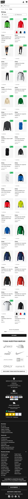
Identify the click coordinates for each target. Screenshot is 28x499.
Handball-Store (4, 467)
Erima (2, 35)
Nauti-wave (4, 473)
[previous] (1, 356)
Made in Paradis (5, 472)
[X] (19, 496)
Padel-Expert (18, 454)
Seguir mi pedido (5, 429)
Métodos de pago (5, 445)
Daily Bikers (4, 455)
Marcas (6, 9)
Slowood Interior (18, 459)
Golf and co (4, 465)
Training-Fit (17, 465)
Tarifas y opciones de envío (7, 447)
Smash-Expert (18, 460)
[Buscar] (5, 5)
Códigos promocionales (7, 432)
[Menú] (1, 5)
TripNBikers (17, 470)
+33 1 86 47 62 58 (14, 387)
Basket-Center (4, 454)
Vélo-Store (17, 472)
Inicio (2, 9)
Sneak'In (17, 462)
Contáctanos (14, 383)
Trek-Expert (17, 467)
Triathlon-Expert (18, 468)
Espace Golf (4, 460)
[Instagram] (12, 496)
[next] (27, 356)
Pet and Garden (18, 457)
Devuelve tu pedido (14, 408)
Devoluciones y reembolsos (7, 442)
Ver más (14, 335)
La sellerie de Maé (5, 470)
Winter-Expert (18, 473)
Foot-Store (3, 462)
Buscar (7, 6)
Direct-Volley (4, 459)
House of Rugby (5, 468)
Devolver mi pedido (5, 431)
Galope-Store (4, 464)
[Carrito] (27, 2)
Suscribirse (14, 487)
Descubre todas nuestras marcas (14, 371)
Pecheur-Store (18, 455)
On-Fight (3, 475)
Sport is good (18, 464)
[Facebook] (9, 496)
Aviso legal (3, 444)
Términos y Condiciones (7, 440)
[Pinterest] (16, 496)
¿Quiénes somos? (5, 437)
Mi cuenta (3, 426)
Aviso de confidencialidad (7, 449)
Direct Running (4, 457)
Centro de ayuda (5, 427)
